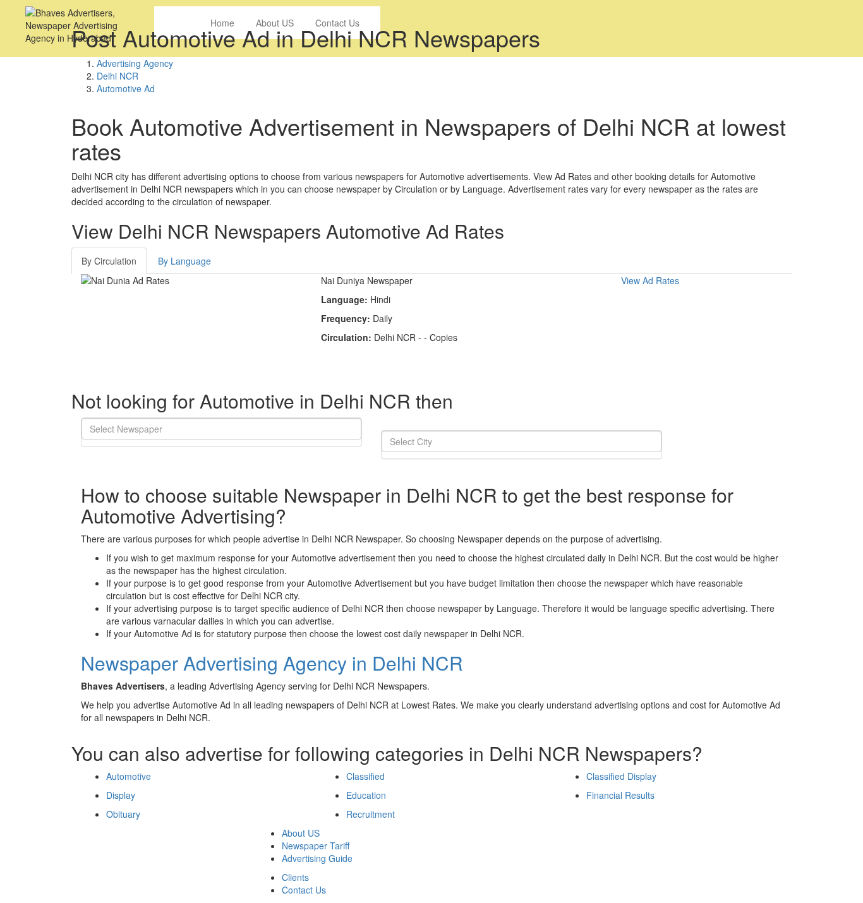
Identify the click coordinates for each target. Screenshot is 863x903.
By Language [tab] (184, 260)
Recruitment (370, 814)
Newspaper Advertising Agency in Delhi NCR (272, 662)
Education (366, 795)
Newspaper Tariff (315, 845)
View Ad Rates (650, 280)
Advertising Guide (317, 858)
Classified (365, 776)
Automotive (128, 776)
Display (120, 795)
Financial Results (620, 795)
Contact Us (304, 889)
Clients (295, 877)
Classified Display (621, 776)
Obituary (123, 814)
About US (301, 833)
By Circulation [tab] (108, 260)
